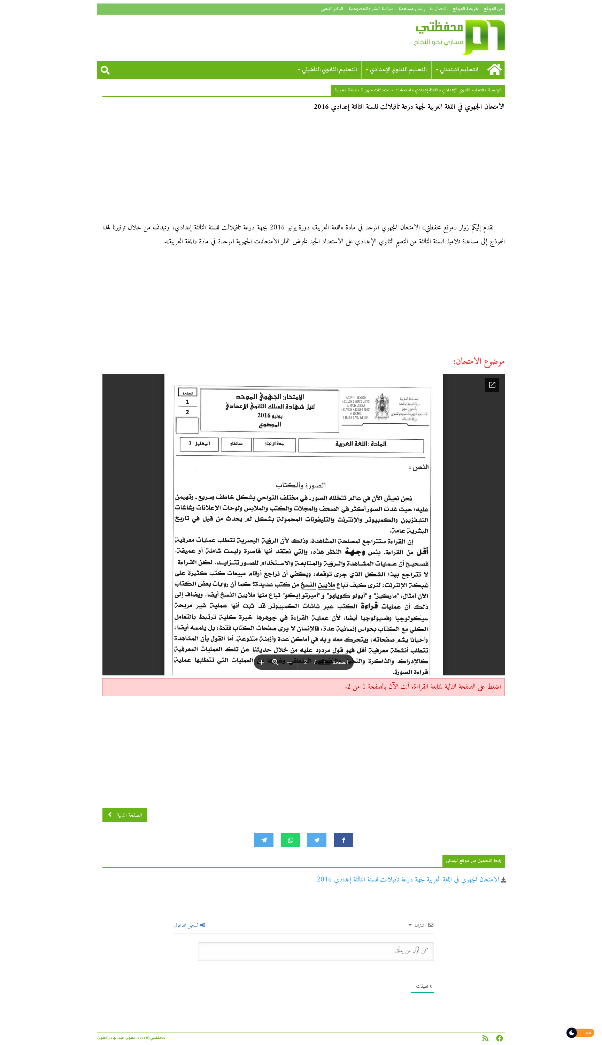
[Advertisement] (303, 169)
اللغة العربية (345, 90)
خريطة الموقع (466, 9)
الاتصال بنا (439, 9)
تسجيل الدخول (187, 925)
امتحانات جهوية (376, 90)
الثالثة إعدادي (426, 90)
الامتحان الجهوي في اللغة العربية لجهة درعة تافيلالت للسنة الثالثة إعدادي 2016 (408, 880)
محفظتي (439, 37)
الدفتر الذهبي (332, 9)
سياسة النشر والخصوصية (370, 9)
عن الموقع (493, 9)
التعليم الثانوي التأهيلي (329, 69)
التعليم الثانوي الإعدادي (398, 69)
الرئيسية (494, 90)
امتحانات (402, 90)
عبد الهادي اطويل (110, 1037)
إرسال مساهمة (412, 9)
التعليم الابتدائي (459, 69)
